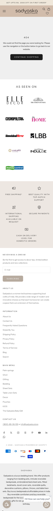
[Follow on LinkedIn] (46, 432)
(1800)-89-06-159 (10, 424)
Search (6, 357)
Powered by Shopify (36, 445)
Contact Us (7, 321)
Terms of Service (10, 348)
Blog (5, 352)
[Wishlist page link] (47, 13)
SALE (5, 375)
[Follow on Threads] (25, 432)
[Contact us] (46, 504)
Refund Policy (8, 343)
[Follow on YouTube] (39, 432)
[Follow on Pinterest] (32, 432)
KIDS (5, 406)
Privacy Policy (8, 339)
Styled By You (8, 330)
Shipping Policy (9, 334)
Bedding (6, 384)
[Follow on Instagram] (18, 432)
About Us (7, 316)
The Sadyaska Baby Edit (13, 411)
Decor (5, 397)
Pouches (6, 402)
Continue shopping (26, 57)
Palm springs (8, 370)
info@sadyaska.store (29, 424)
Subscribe (13, 279)
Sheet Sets (7, 388)
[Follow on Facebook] (4, 432)
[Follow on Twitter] (11, 432)
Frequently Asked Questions (15, 325)
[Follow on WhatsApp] (4, 437)
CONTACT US (9, 419)
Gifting (6, 379)
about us (8, 288)
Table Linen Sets (10, 393)
